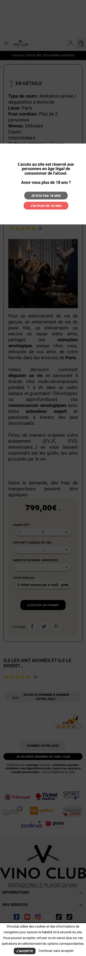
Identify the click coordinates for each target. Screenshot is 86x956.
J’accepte (24, 951)
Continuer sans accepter (56, 951)
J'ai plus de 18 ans (46, 205)
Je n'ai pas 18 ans (46, 195)
